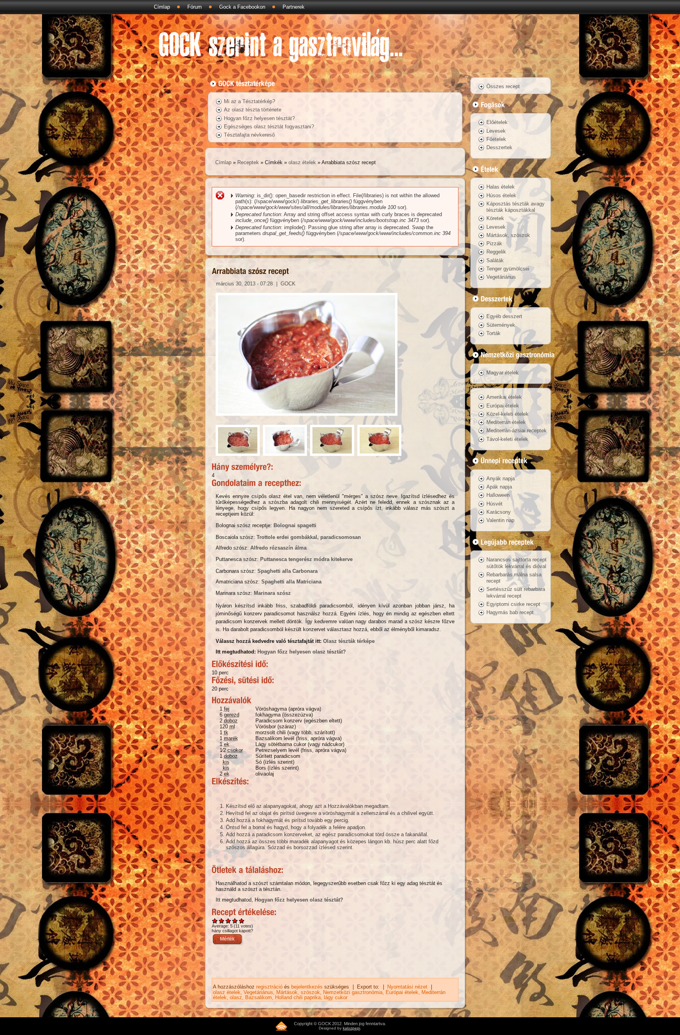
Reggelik (496, 252)
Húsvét (494, 504)
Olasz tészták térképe (349, 641)
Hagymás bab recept (510, 612)
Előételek (497, 122)
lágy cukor (335, 997)
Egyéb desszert (504, 316)
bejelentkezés (307, 987)
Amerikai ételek (504, 397)
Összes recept (503, 86)
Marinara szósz (272, 593)
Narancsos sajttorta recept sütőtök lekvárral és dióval (516, 563)
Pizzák (494, 243)
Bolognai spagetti (294, 525)
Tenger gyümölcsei (507, 269)
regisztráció (269, 987)
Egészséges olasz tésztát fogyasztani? (269, 127)
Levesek (496, 131)
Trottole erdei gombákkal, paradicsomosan (309, 537)
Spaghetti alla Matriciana (291, 582)
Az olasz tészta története (252, 110)
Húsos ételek (501, 195)
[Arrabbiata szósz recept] (306, 418)
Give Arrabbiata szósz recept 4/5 (235, 921)
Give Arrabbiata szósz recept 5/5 (241, 921)
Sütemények (500, 325)
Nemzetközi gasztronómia (352, 992)
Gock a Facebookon (242, 7)
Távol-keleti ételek (507, 439)
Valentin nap (500, 520)
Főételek (496, 139)
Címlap (162, 7)
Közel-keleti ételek (507, 414)
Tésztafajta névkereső (249, 135)
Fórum (194, 7)
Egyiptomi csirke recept (513, 604)
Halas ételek (500, 187)
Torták (493, 333)
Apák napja (499, 487)
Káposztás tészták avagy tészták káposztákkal (515, 207)
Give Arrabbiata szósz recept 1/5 (215, 921)
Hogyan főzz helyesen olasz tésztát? (301, 652)
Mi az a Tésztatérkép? (249, 101)
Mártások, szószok (298, 992)
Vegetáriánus (258, 992)
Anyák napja (500, 478)
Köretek (495, 218)
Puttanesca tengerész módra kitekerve (306, 559)
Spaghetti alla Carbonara (287, 571)
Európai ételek (402, 992)
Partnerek (294, 7)
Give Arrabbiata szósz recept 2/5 (221, 921)
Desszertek (499, 147)
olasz (236, 997)
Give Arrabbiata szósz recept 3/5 (228, 921)
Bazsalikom (258, 997)
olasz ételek (302, 162)
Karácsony (498, 512)
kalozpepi (351, 1028)
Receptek (248, 162)
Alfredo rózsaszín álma (278, 548)
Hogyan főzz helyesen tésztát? (259, 118)
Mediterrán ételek (506, 422)
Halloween (498, 495)
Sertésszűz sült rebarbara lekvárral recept (515, 592)
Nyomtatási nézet (407, 987)
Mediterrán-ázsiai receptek (516, 430)
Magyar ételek (502, 373)
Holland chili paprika (298, 997)
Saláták (495, 260)
